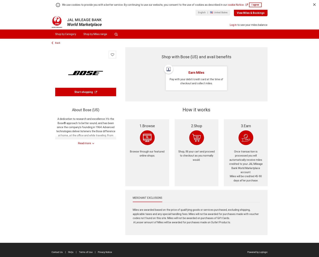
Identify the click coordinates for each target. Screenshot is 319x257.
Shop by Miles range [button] (95, 34)
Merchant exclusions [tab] (147, 197)
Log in (233, 24)
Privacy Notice (105, 252)
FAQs (70, 252)
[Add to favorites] (112, 54)
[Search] (116, 34)
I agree (255, 5)
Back (57, 43)
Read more (84, 143)
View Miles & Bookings (251, 12)
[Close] (314, 4)
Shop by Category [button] (65, 34)
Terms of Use (85, 252)
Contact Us (57, 252)
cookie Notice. (236, 4)
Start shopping (83, 92)
